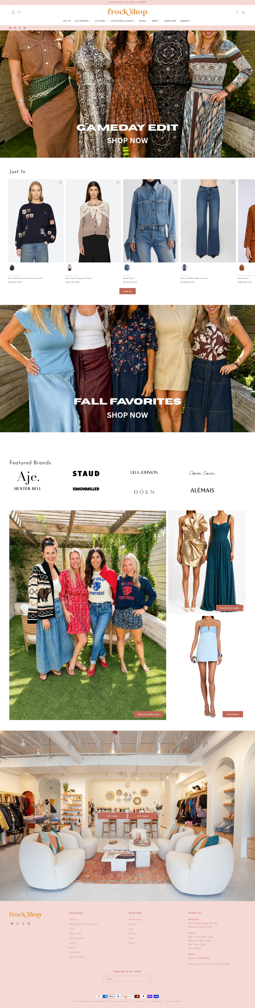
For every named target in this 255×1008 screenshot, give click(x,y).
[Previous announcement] (10, 2)
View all (127, 291)
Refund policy (112, 1001)
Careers (72, 943)
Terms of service (141, 1001)
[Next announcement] (245, 2)
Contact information (174, 1001)
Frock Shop (83, 1001)
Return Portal (75, 933)
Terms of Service (77, 957)
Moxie (131, 943)
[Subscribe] (148, 979)
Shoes (131, 938)
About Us (73, 919)
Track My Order (76, 938)
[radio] (12, 267)
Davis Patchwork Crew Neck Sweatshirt (25, 278)
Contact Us (74, 952)
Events (72, 947)
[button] (83, 21)
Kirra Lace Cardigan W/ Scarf (79, 278)
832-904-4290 (222, 964)
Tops (131, 928)
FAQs (71, 928)
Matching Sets (135, 919)
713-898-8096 (202, 958)
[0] (19, 12)
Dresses (132, 924)
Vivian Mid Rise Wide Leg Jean (194, 278)
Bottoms (133, 933)
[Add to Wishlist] (60, 182)
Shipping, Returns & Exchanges (83, 924)
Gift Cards (112, 815)
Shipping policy (157, 1001)
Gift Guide (142, 815)
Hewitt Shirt (128, 278)
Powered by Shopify (97, 1001)
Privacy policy (126, 1001)
